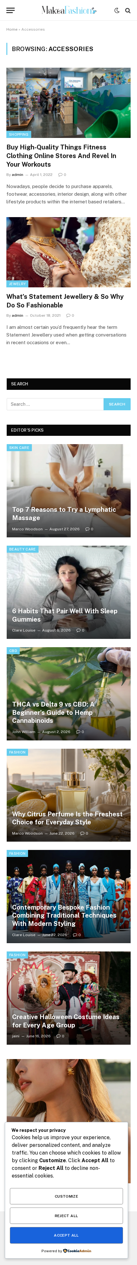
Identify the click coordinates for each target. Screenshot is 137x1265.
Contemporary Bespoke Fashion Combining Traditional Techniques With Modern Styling (64, 916)
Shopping (19, 134)
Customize (66, 1196)
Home (12, 29)
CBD (13, 651)
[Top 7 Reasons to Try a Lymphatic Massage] (69, 490)
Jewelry (17, 284)
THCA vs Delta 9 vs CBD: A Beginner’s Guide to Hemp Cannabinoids (53, 712)
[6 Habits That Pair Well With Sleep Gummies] (69, 592)
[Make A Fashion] (69, 10)
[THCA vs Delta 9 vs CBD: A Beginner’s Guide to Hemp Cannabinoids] (69, 693)
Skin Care (19, 448)
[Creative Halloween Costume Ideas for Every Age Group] (69, 998)
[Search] (127, 10)
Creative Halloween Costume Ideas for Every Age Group (65, 1021)
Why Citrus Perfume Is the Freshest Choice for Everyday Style (67, 818)
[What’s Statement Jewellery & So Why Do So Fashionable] (68, 252)
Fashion (17, 752)
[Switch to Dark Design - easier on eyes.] (117, 10)
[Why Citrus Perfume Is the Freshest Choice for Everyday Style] (69, 795)
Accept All (66, 1235)
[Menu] (10, 10)
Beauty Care (22, 549)
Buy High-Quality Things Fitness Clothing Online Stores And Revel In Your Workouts (61, 155)
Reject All (66, 1216)
